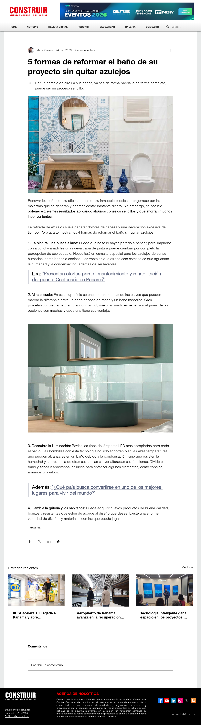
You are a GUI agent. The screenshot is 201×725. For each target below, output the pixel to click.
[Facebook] (160, 700)
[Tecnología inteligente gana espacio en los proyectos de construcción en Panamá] (164, 590)
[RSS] (193, 700)
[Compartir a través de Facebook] (30, 541)
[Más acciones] (170, 50)
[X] (186, 700)
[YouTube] (166, 700)
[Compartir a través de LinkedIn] (49, 541)
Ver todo (187, 567)
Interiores (34, 528)
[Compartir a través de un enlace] (58, 541)
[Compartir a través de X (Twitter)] (39, 541)
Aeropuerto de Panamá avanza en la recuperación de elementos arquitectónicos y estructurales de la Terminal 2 (100, 615)
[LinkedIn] (173, 700)
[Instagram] (180, 700)
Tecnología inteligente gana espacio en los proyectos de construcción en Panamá (164, 615)
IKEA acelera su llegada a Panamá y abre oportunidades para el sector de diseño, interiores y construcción (36, 615)
